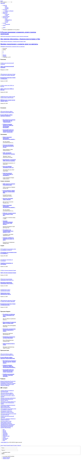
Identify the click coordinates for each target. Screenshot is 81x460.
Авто (6, 18)
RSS (4, 3)
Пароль (3, 450)
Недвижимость (8, 19)
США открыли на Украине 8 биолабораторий (9, 184)
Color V (15, 445)
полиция (13, 383)
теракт (12, 384)
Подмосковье (7, 381)
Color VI (19, 445)
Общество (5, 13)
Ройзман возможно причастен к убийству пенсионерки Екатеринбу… (8, 126)
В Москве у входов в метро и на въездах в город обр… (9, 214)
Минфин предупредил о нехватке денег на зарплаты (19, 44)
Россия (6, 7)
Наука (6, 22)
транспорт (2, 385)
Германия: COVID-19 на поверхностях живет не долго (8, 238)
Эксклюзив (7, 24)
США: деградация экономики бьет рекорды (9, 153)
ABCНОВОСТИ (4, 442)
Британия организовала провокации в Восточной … (7, 283)
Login (1, 3)
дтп (9, 382)
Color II (5, 445)
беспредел (2, 382)
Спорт (6, 15)
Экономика (5, 12)
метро (11, 382)
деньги (7, 382)
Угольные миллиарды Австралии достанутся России (8, 146)
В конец (4, 56)
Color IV (12, 445)
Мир (6, 6)
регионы (9, 384)
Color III (8, 445)
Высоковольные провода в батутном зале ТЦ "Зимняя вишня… (9, 120)
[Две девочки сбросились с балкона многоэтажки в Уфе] (13, 41)
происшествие (3, 384)
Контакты (5, 439)
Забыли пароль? (6, 457)
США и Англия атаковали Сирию (8, 272)
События (5, 5)
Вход (4, 440)
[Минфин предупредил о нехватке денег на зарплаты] (12, 46)
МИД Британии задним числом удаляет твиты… (7, 101)
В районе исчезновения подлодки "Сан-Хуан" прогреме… (8, 375)
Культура (7, 14)
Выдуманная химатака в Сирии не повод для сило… (7, 304)
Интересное (5, 17)
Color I (1, 445)
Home (4, 27)
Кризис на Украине (9, 10)
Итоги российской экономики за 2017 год (8, 167)
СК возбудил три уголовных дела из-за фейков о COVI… (8, 231)
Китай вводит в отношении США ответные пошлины (9, 160)
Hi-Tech (6, 20)
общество (9, 383)
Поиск (4, 25)
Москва (6, 8)
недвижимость (3, 383)
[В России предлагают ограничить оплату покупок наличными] (14, 36)
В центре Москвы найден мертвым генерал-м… (6, 115)
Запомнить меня (6, 452)
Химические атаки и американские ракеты (5, 294)
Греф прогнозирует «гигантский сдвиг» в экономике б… (8, 174)
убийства (7, 385)
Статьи (4, 23)
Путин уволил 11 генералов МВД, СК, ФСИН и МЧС (9, 323)
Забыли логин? (6, 458)
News (1, 0)
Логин (2, 447)
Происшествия (6, 16)
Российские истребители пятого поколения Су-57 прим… (9, 315)
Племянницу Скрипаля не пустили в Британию (9, 337)
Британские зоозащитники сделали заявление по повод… (9, 330)
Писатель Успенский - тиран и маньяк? (8, 199)
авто (15, 381)
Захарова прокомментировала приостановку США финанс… (8, 223)
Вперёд (4, 54)
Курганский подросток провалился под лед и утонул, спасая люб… (8, 130)
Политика (5, 9)
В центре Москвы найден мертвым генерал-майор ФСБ (9, 191)
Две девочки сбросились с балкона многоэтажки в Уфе (20, 39)
